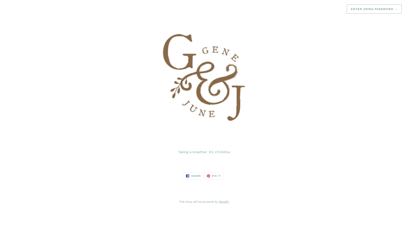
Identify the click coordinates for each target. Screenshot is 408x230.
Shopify (224, 201)
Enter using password (374, 9)
